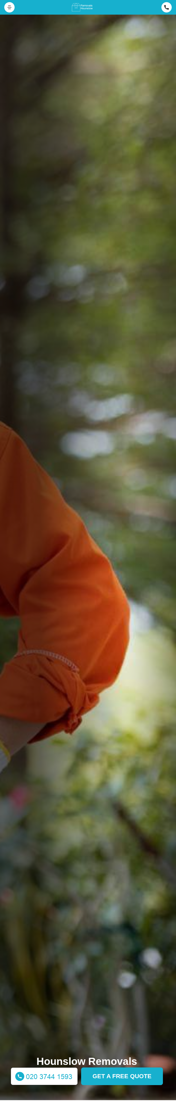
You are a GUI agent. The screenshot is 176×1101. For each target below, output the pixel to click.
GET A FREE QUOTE (122, 1076)
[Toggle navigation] (9, 7)
